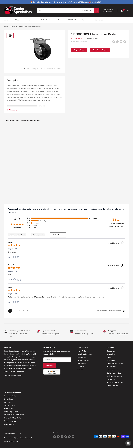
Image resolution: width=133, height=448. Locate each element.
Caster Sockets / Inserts (115, 363)
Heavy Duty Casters (11, 412)
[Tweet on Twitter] (121, 41)
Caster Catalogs (112, 385)
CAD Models (72, 20)
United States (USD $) (11, 433)
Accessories (30, 20)
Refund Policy (82, 357)
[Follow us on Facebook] (54, 436)
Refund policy (9, 424)
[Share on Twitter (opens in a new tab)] (18, 257)
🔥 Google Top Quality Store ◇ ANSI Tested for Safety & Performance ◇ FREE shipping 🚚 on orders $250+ (67, 2)
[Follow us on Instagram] (62, 436)
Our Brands (111, 379)
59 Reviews (19, 227)
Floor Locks (111, 360)
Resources (85, 20)
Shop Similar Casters (100, 50)
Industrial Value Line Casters (14, 415)
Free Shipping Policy (85, 354)
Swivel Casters (9, 399)
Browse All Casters (10, 396)
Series (60, 20)
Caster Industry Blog (114, 373)
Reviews (80, 370)
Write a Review (58, 235)
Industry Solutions (46, 20)
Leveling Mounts (112, 370)
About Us (81, 367)
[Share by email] (124, 41)
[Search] (96, 10)
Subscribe (49, 365)
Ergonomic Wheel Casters (13, 418)
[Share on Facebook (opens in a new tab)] (14, 257)
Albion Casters (76, 39)
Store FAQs (82, 351)
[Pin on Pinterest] (117, 41)
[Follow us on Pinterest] (65, 436)
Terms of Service (83, 360)
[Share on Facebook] (113, 41)
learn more (124, 334)
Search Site (111, 354)
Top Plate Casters (10, 405)
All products (13, 26)
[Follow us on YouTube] (69, 436)
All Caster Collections (114, 376)
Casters (6, 20)
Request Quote (79, 50)
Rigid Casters (8, 402)
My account (107, 11)
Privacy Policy (82, 363)
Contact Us (99, 20)
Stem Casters (8, 408)
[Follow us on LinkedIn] (73, 436)
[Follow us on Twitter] (58, 436)
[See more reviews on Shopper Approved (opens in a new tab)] (21, 257)
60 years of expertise (52, 334)
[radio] (66, 218)
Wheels (17, 20)
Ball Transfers (111, 367)
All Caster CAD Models (115, 382)
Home (6, 26)
